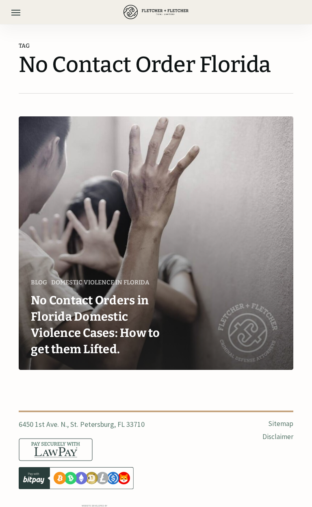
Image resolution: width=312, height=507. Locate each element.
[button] (15, 12)
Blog (39, 282)
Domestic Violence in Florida (100, 282)
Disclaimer (277, 436)
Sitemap (280, 423)
